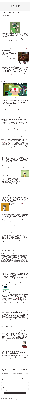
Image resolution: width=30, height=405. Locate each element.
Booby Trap (18, 298)
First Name (3, 384)
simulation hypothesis (25, 373)
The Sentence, (23, 203)
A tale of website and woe (7, 398)
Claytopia (15, 6)
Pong (26, 67)
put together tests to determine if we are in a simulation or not (17, 74)
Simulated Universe (20, 373)
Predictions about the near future (6, 142)
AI (5, 373)
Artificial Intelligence (8, 373)
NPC (17, 373)
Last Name (3, 387)
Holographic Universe (14, 373)
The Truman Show (8, 165)
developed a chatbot (17, 300)
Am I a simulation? (15, 19)
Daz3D (24, 62)
